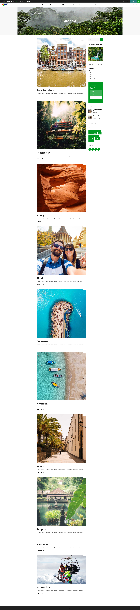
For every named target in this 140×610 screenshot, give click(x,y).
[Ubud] (61, 250)
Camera (98, 130)
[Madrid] (61, 438)
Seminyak (42, 403)
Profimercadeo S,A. (73, 608)
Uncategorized (91, 78)
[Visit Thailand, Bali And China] (90, 111)
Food (89, 72)
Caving (41, 215)
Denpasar (42, 529)
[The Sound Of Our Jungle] (90, 117)
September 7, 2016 (96, 112)
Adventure (90, 70)
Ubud (40, 278)
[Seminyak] (61, 376)
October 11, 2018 (40, 158)
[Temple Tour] (61, 125)
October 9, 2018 (40, 593)
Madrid (40, 466)
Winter (91, 140)
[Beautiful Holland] (61, 62)
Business (91, 130)
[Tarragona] (61, 313)
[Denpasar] (61, 501)
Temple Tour (43, 152)
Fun (99, 133)
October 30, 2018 (40, 96)
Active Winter (44, 587)
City (90, 133)
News (97, 135)
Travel (97, 138)
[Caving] (61, 188)
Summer (90, 76)
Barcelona (42, 544)
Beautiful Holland (45, 90)
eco (95, 133)
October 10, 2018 (40, 284)
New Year (90, 74)
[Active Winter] (61, 569)
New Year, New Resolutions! (94, 121)
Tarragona (42, 341)
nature (91, 135)
